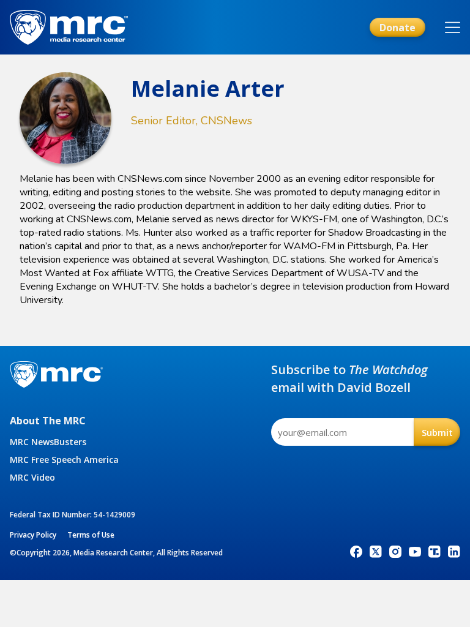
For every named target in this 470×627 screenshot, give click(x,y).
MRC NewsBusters (48, 442)
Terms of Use (90, 535)
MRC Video (32, 477)
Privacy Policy (33, 535)
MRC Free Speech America (64, 459)
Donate (397, 27)
